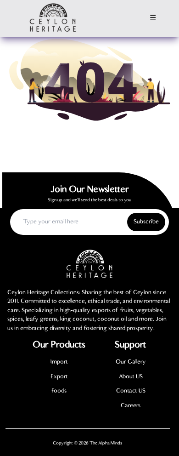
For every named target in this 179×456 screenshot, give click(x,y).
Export (59, 377)
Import (59, 362)
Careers (130, 406)
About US (131, 377)
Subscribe (146, 222)
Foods (59, 391)
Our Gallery (131, 362)
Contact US (130, 391)
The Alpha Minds (106, 443)
